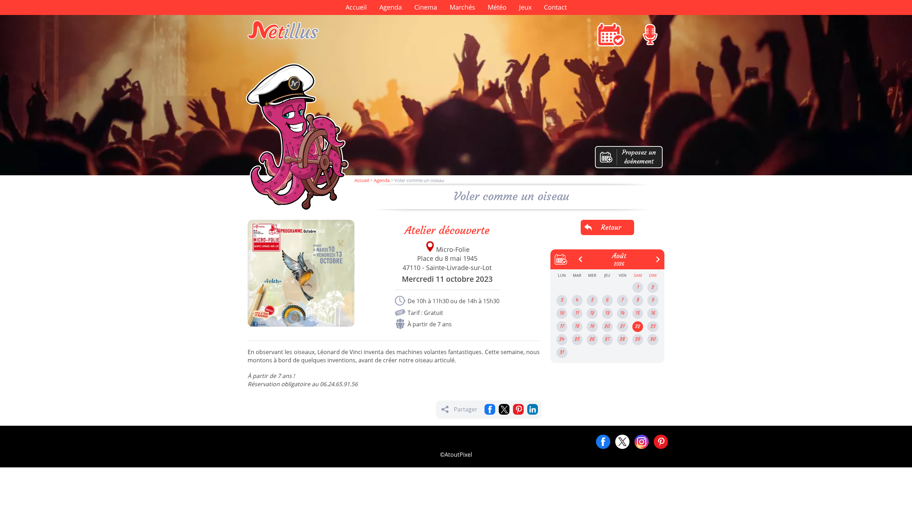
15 (638, 313)
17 (562, 326)
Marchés (462, 7)
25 (577, 339)
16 (653, 313)
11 (577, 313)
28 (622, 339)
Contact (555, 7)
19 (592, 326)
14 (622, 313)
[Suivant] (655, 256)
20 (607, 326)
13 (607, 313)
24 (561, 339)
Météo (497, 7)
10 (562, 313)
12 (592, 313)
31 (562, 352)
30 (653, 339)
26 (592, 339)
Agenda (390, 7)
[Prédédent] (578, 256)
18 (577, 326)
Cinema (425, 7)
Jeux (525, 7)
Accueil (356, 7)
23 (653, 326)
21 (622, 326)
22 (637, 326)
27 (607, 339)
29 (637, 339)
